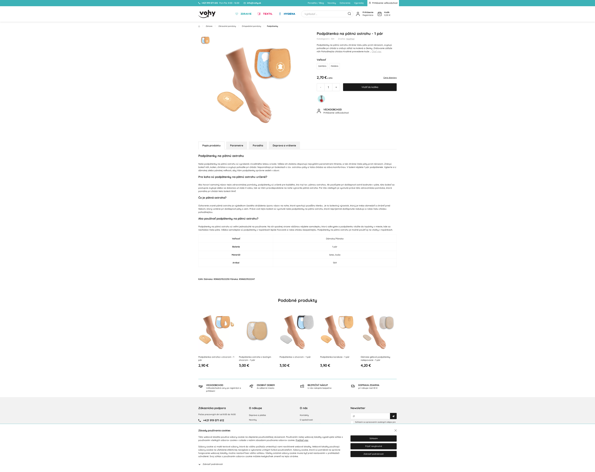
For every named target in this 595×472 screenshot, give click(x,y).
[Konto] (358, 14)
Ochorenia (345, 3)
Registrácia (368, 15)
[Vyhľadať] (349, 13)
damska (322, 66)
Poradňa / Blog (316, 3)
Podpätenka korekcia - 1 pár (335, 357)
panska (334, 66)
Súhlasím (374, 438)
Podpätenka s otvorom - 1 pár (295, 357)
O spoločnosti (306, 420)
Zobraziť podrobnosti (213, 464)
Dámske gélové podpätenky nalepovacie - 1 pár (375, 358)
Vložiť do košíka (369, 87)
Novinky (332, 3)
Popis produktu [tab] (211, 145)
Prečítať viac (302, 440)
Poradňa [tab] (258, 145)
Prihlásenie (368, 12)
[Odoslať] (393, 416)
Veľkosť (321, 59)
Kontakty (304, 415)
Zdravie (245, 13)
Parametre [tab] (236, 145)
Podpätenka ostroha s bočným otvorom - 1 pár (255, 358)
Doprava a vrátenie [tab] (284, 145)
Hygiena (289, 13)
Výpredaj (359, 3)
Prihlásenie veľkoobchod (384, 3)
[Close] (395, 430)
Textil (267, 13)
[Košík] (380, 14)
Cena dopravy (390, 77)
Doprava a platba (257, 415)
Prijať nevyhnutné (373, 446)
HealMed (350, 39)
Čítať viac (376, 51)
